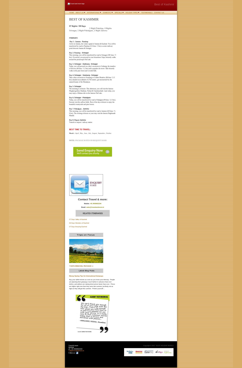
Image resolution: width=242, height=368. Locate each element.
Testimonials (146, 12)
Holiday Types (132, 12)
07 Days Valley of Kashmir (78, 219)
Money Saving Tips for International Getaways (86, 276)
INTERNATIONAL (93, 12)
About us (79, 12)
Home (71, 12)
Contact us (159, 12)
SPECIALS (118, 12)
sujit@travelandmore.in (76, 350)
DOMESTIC (107, 12)
